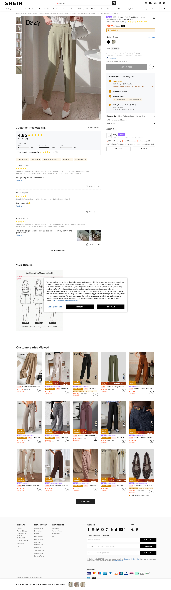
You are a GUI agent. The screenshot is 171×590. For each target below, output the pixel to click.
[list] (108, 529)
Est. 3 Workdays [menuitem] (30, 9)
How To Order (38, 536)
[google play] (137, 530)
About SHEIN (21, 528)
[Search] (114, 3)
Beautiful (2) (67, 159)
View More (85, 502)
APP (132, 525)
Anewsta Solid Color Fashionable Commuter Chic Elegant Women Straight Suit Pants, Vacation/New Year (141, 389)
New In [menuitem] (20, 9)
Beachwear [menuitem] (57, 9)
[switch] (56, 152)
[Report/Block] (99, 186)
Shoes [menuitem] (120, 9)
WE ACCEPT (91, 569)
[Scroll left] (161, 8)
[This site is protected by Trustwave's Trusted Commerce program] (88, 578)
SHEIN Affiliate (39, 553)
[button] (160, 3)
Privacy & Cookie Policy (131, 559)
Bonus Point (55, 534)
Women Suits (48, 13)
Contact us (55, 528)
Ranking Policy (39, 556)
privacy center (118, 561)
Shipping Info (38, 528)
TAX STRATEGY (39, 550)
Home (18, 13)
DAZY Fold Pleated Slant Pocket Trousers (113, 437)
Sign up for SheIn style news (98, 535)
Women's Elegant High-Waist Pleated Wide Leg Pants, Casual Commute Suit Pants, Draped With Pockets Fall (86, 435)
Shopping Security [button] (119, 96)
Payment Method (57, 531)
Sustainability (21, 538)
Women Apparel (26, 13)
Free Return (38, 531)
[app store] (132, 530)
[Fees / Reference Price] (114, 26)
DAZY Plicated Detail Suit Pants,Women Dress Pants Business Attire (113, 485)
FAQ (53, 536)
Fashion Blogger (22, 531)
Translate (19, 180)
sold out (126, 67)
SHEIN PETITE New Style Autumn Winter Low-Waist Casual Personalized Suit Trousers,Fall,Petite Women (30, 437)
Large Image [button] (150, 37)
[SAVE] (152, 67)
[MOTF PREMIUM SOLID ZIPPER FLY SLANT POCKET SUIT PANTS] (29, 465)
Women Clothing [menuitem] (44, 9)
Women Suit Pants (60, 13)
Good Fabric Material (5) (51, 159)
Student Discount (22, 541)
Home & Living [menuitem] (91, 9)
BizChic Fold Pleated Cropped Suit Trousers (85, 389)
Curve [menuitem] (65, 9)
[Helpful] (86, 186)
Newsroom (20, 543)
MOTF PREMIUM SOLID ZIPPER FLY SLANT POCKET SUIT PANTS (30, 485)
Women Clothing (37, 13)
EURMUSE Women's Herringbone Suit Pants (57, 437)
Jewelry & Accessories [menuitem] (132, 9)
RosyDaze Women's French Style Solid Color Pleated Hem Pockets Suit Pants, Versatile (58, 485)
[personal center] (146, 3)
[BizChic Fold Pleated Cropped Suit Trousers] (85, 368)
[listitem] (29, 374)
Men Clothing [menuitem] (79, 9)
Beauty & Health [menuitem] (148, 9)
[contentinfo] (121, 573)
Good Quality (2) (80, 159)
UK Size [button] (114, 48)
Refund (36, 534)
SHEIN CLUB (38, 545)
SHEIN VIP (37, 548)
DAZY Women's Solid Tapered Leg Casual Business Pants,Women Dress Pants (57, 389)
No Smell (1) (36, 159)
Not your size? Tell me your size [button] (116, 61)
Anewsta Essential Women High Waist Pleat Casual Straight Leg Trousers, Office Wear (85, 485)
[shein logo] (13, 3)
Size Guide (37, 542)
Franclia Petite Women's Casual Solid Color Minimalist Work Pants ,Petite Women (30, 387)
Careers (19, 546)
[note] (57, 383)
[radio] (108, 42)
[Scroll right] (164, 8)
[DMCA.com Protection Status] (94, 578)
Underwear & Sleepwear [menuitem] (107, 9)
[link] (151, 3)
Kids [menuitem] (71, 9)
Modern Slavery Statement (22, 534)
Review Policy (22, 139)
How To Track (38, 539)
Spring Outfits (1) (22, 159)
